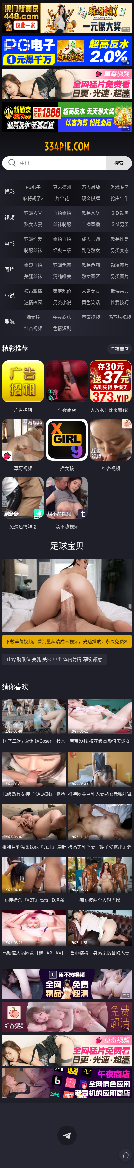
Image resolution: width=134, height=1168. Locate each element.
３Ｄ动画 (120, 213)
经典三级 (62, 250)
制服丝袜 (33, 250)
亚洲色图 (62, 265)
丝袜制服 (62, 224)
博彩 (9, 191)
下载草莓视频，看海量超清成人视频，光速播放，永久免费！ (67, 641)
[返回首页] (125, 1155)
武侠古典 (120, 291)
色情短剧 (62, 328)
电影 (9, 243)
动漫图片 (120, 265)
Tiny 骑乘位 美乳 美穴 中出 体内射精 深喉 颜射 (54, 659)
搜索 (119, 163)
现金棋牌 (91, 198)
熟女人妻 (33, 224)
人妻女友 (91, 291)
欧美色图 (91, 265)
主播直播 (91, 224)
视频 (9, 217)
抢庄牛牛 (120, 198)
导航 (9, 321)
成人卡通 (91, 239)
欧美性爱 (120, 239)
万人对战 (91, 187)
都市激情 (33, 291)
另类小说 (62, 302)
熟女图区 (91, 276)
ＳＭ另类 (120, 224)
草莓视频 (91, 317)
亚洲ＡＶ (33, 213)
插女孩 (33, 317)
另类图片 (120, 276)
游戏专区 (120, 187)
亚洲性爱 (33, 239)
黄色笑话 (91, 302)
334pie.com (67, 146)
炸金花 (62, 198)
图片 (9, 269)
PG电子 (33, 187)
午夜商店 (62, 317)
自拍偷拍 (62, 213)
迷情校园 (33, 302)
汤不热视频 (119, 317)
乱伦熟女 (91, 250)
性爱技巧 (120, 302)
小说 (9, 295)
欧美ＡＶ (91, 213)
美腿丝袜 (33, 276)
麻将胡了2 (33, 198)
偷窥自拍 (33, 265)
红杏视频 (33, 328)
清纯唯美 (62, 276)
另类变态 (120, 250)
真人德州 (62, 187)
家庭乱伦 (62, 291)
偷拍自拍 (62, 239)
